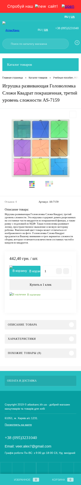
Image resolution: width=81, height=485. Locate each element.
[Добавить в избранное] (72, 114)
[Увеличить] (40, 148)
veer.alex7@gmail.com (33, 446)
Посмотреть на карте (18, 424)
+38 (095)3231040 (67, 28)
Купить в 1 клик (41, 284)
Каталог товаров (19, 64)
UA (73, 16)
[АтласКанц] (16, 30)
